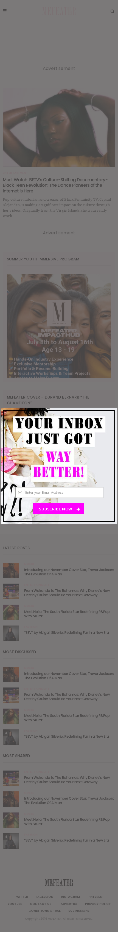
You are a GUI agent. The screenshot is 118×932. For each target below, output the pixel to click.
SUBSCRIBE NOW (56, 509)
